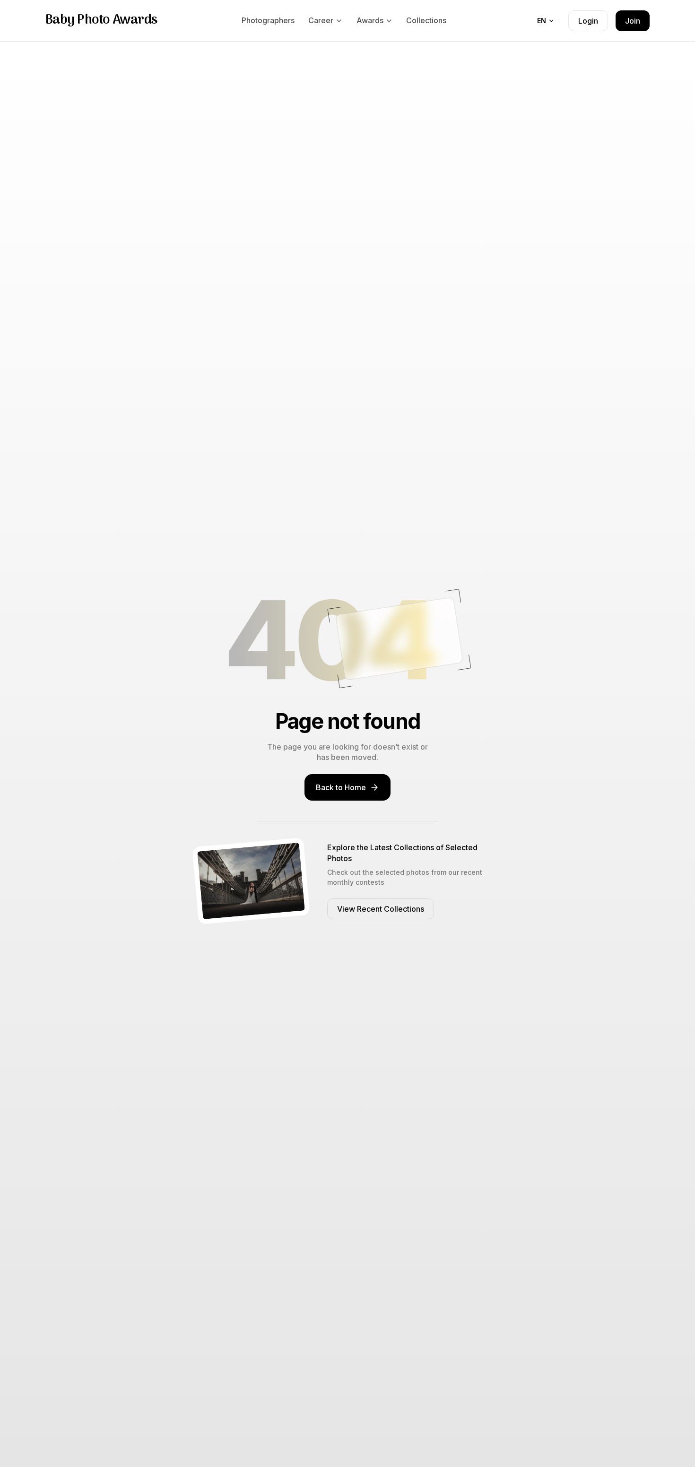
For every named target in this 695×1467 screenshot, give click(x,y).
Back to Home (341, 787)
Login (588, 21)
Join (632, 21)
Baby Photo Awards (101, 20)
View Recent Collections (380, 909)
